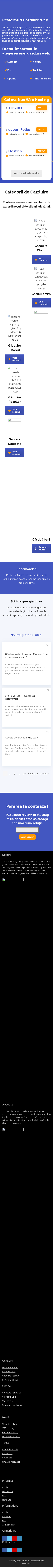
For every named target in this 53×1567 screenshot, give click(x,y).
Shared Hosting (9, 1424)
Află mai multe (43, 548)
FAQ (4, 1495)
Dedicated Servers (11, 1436)
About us (6, 1516)
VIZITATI (41, 108)
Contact (6, 1487)
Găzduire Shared (10, 1367)
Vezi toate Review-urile (26, 173)
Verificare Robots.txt (11, 1393)
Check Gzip (7, 1453)
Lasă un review (27, 837)
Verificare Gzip (9, 1397)
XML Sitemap (8, 1525)
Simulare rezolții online (13, 1405)
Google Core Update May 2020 (21, 737)
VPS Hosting (8, 1428)
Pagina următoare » (38, 773)
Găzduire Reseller (10, 1376)
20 (24, 773)
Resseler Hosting (10, 1432)
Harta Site (6, 1500)
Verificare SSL (8, 1401)
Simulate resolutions (11, 1462)
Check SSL (7, 1458)
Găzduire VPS (8, 1371)
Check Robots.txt (10, 1449)
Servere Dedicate (10, 1380)
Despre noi (7, 1491)
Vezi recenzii (16, 359)
